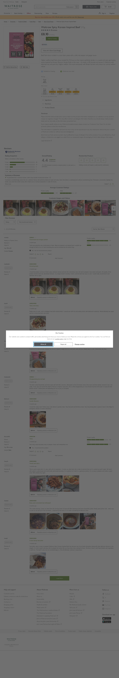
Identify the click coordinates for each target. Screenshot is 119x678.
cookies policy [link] (59, 339)
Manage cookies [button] (80, 344)
